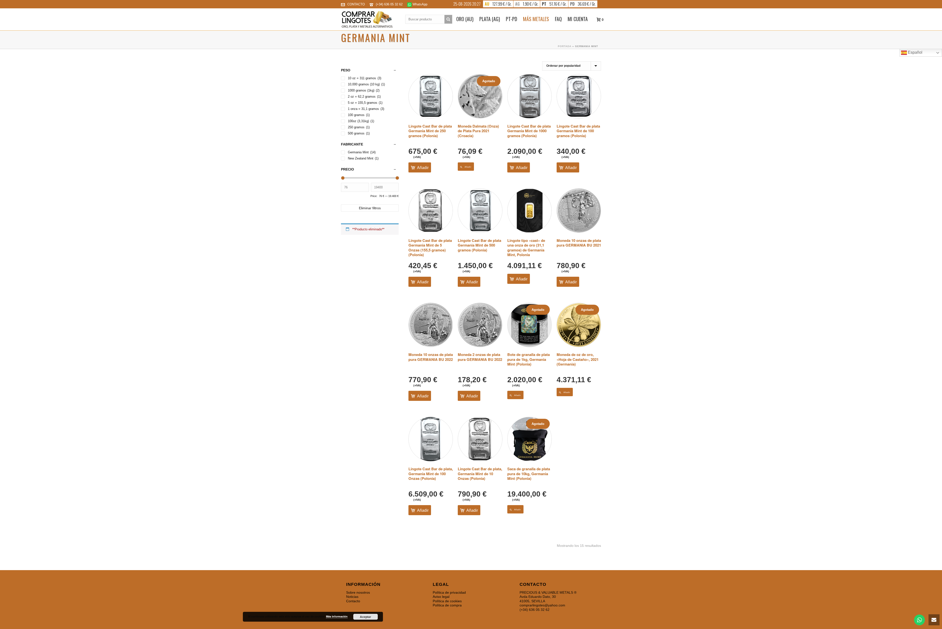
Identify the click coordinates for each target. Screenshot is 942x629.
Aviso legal (441, 597)
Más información (337, 616)
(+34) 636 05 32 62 (390, 4)
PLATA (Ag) (489, 19)
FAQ (558, 19)
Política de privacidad (449, 592)
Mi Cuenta (578, 19)
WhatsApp (419, 4)
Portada (564, 46)
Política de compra (447, 605)
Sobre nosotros (358, 592)
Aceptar (365, 617)
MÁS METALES (536, 19)
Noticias (352, 597)
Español (914, 52)
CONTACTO (356, 4)
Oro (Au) (464, 19)
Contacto (353, 601)
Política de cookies (447, 601)
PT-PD (511, 19)
